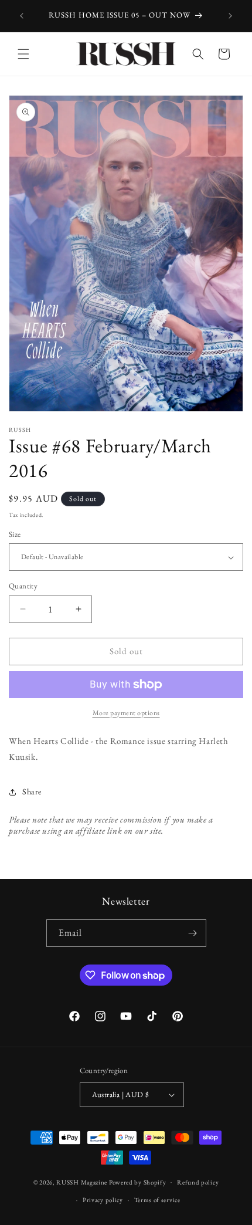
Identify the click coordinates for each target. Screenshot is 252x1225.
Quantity (23, 586)
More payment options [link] (126, 713)
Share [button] (32, 791)
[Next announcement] (230, 16)
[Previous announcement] (22, 16)
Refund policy (198, 1182)
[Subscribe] (193, 933)
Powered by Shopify (137, 1181)
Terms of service (157, 1200)
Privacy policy (103, 1200)
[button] (23, 54)
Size (15, 534)
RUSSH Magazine (81, 1181)
